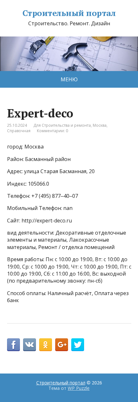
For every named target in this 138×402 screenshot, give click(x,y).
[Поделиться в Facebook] (13, 344)
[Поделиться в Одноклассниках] (45, 344)
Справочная (18, 130)
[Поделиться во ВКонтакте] (29, 344)
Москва (100, 125)
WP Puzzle (79, 388)
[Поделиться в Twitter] (77, 344)
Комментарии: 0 (52, 130)
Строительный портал (69, 13)
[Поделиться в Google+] (61, 344)
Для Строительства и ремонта (62, 125)
